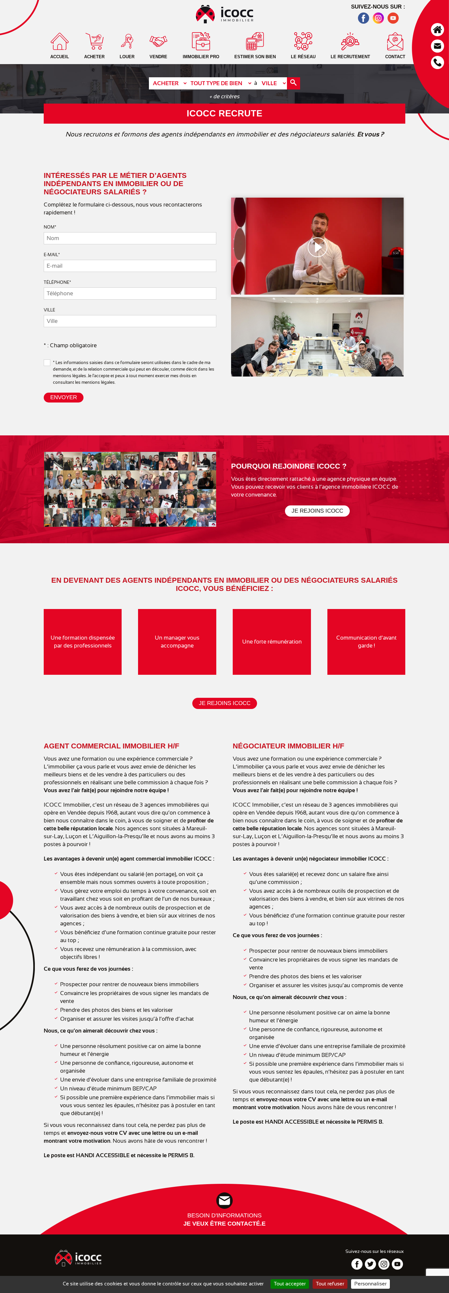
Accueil (437, 29)
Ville (49, 309)
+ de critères (225, 96)
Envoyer (63, 397)
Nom (50, 227)
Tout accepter (290, 1284)
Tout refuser (330, 1284)
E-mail (52, 254)
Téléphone (437, 62)
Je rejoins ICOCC (317, 511)
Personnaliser (370, 1284)
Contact (437, 46)
